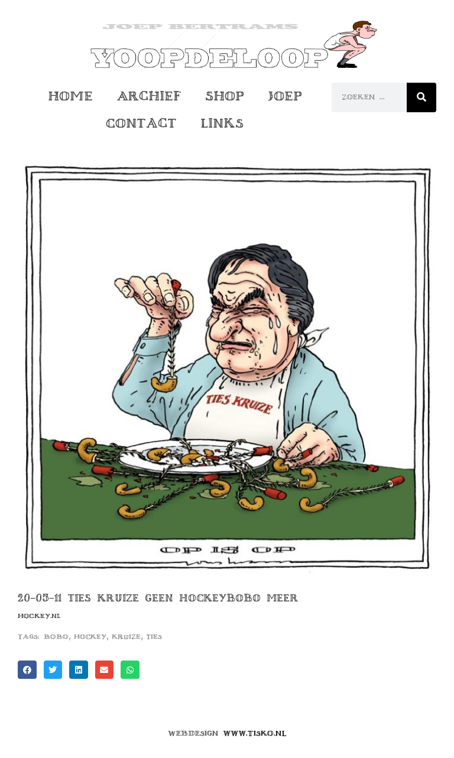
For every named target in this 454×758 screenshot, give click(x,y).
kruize (126, 636)
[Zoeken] (421, 97)
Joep (285, 96)
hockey (90, 636)
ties (154, 636)
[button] (27, 670)
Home (70, 96)
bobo (56, 636)
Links (222, 123)
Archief (148, 96)
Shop (224, 96)
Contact (141, 123)
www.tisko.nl (255, 733)
